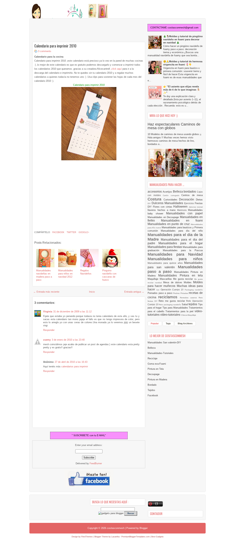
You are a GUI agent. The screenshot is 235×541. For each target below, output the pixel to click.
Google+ (83, 232)
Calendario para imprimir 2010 (55, 46)
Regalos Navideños (85, 272)
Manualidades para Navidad (175, 254)
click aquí (116, 68)
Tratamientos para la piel (180, 311)
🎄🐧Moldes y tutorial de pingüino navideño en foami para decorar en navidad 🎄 (183, 39)
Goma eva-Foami (157, 363)
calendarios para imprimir (74, 366)
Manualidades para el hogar (180, 243)
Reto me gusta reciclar (172, 301)
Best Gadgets (157, 537)
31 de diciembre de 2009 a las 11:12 (72, 311)
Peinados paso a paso (160, 293)
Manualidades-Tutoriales (160, 353)
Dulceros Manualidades (168, 203)
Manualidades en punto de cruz (169, 224)
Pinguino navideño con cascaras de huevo (109, 275)
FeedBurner (96, 463)
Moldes (188, 282)
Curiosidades (171, 199)
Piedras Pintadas (181, 293)
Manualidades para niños (175, 259)
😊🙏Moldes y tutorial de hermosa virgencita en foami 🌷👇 (182, 63)
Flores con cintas (163, 206)
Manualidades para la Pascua (183, 250)
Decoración (187, 199)
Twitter (71, 232)
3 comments (44, 51)
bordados (190, 191)
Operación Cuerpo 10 (173, 289)
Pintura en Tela (156, 369)
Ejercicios (189, 203)
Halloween (181, 206)
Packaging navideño (194, 290)
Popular (155, 323)
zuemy (47, 339)
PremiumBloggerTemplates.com (135, 537)
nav (158, 290)
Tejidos (151, 390)
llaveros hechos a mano (162, 210)
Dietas (199, 199)
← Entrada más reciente (46, 291)
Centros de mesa (192, 195)
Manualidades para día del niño (182, 230)
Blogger (144, 528)
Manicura (182, 210)
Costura (156, 199)
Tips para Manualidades (175, 307)
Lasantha (115, 537)
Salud (185, 304)
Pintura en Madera (157, 379)
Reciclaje (152, 358)
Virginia (47, 311)
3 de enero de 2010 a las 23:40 (68, 339)
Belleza (178, 191)
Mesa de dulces (173, 282)
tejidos (193, 304)
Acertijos (168, 191)
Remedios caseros (189, 298)
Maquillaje (154, 279)
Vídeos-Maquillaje (188, 315)
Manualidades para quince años (166, 263)
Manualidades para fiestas (165, 246)
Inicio (92, 291)
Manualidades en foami (182, 220)
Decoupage (154, 374)
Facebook (58, 232)
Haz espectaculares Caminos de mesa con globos (174, 126)
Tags (168, 323)
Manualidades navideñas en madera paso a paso (44, 275)
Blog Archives (185, 323)
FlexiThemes (87, 537)
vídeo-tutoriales (170, 314)
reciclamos (169, 297)
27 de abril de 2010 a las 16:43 (71, 362)
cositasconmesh (115, 528)
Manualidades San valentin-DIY (164, 342)
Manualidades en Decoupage (164, 217)
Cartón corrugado (172, 195)
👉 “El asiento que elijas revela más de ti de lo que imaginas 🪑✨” (181, 89)
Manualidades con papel (184, 213)
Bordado (152, 384)
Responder (49, 330)
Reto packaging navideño (170, 305)
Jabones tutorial (196, 207)
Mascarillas (166, 279)
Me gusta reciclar (183, 279)
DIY (150, 203)
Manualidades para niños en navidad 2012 (65, 273)
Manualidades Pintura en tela (180, 275)
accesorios (155, 191)
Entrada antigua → (134, 291)
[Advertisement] (61, 30)
